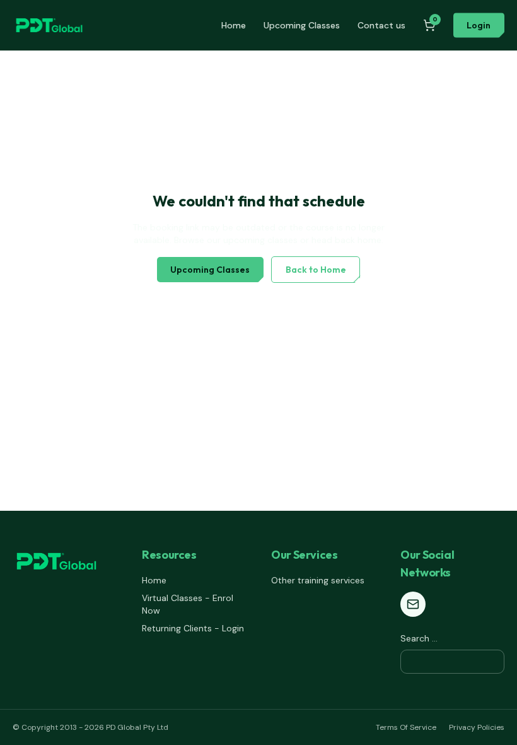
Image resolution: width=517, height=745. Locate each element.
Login (479, 25)
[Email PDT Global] (413, 604)
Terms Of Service (406, 727)
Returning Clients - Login (193, 628)
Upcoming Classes (302, 25)
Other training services (317, 580)
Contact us (381, 25)
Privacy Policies (476, 727)
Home (233, 25)
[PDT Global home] (49, 25)
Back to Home (316, 269)
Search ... (419, 638)
